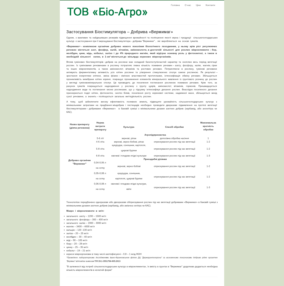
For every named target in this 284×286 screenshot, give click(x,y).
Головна (175, 5)
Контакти (210, 5)
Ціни (198, 5)
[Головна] (107, 19)
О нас (188, 5)
